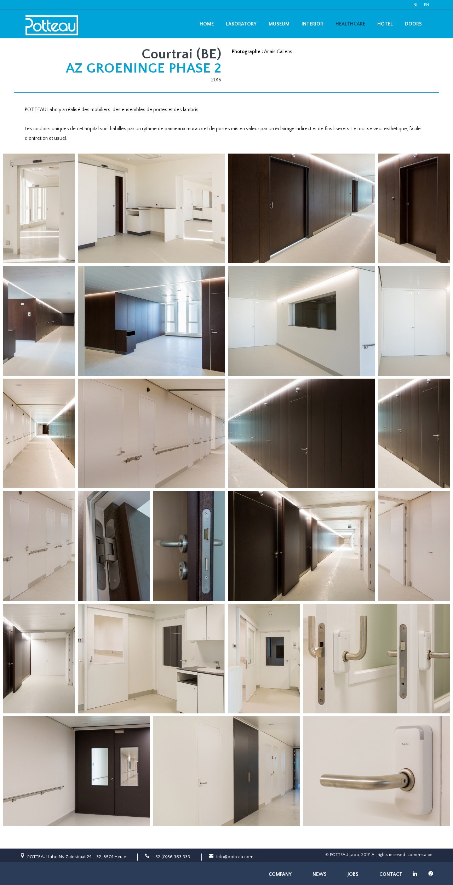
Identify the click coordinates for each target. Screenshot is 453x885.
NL (415, 4)
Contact (390, 874)
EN (426, 4)
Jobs (353, 874)
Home (207, 24)
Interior (312, 24)
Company (280, 874)
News (319, 874)
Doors (413, 24)
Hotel (385, 24)
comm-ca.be (419, 854)
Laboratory (241, 24)
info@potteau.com (234, 856)
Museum (279, 24)
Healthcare (350, 24)
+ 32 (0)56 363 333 (171, 856)
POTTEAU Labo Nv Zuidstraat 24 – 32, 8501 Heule (76, 856)
